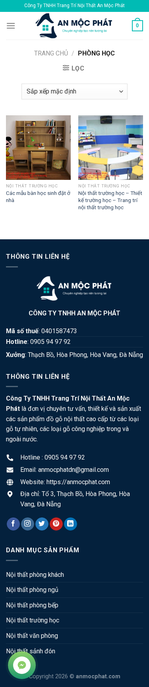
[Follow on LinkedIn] (70, 524)
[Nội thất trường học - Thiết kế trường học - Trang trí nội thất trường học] (110, 147)
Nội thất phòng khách (35, 574)
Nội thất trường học (32, 620)
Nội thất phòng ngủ (32, 589)
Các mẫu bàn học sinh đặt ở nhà (38, 196)
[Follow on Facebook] (13, 524)
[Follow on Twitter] (41, 524)
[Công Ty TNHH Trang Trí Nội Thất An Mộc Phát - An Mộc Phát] (74, 26)
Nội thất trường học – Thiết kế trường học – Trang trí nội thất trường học (110, 200)
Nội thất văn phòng (32, 635)
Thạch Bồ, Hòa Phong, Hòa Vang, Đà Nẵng (85, 355)
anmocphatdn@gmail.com (73, 469)
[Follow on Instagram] (27, 524)
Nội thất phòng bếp (32, 605)
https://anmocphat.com (78, 482)
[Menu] (10, 25)
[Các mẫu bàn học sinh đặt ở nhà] (38, 147)
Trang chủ (51, 53)
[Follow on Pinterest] (56, 524)
